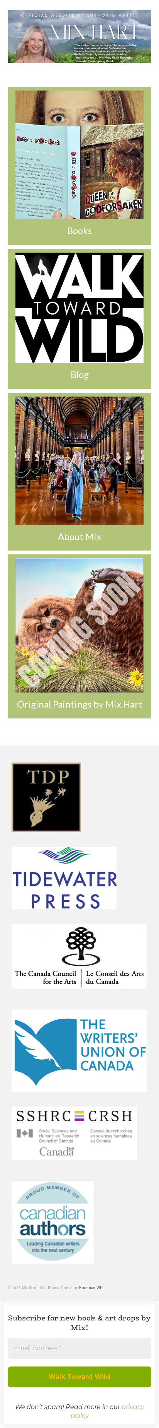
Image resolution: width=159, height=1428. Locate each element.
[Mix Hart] (79, 36)
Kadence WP (91, 1287)
